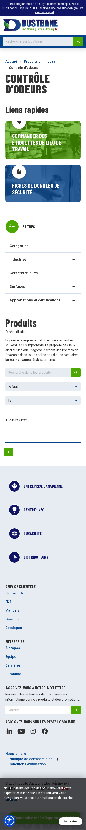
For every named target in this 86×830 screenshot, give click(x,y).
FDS (8, 602)
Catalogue (13, 628)
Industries (18, 259)
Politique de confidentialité (31, 759)
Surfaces (17, 286)
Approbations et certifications (35, 300)
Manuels (12, 610)
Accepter (70, 821)
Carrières (13, 665)
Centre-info (14, 593)
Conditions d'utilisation (27, 764)
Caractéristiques (24, 273)
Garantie (12, 619)
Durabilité (13, 674)
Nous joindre (15, 754)
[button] (76, 25)
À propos (12, 648)
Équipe (10, 657)
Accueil (11, 61)
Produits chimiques (39, 61)
